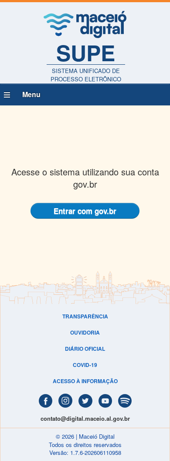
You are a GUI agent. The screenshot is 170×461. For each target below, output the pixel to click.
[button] (85, 95)
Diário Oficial (85, 349)
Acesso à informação (85, 381)
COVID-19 (85, 365)
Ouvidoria (85, 332)
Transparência (85, 316)
